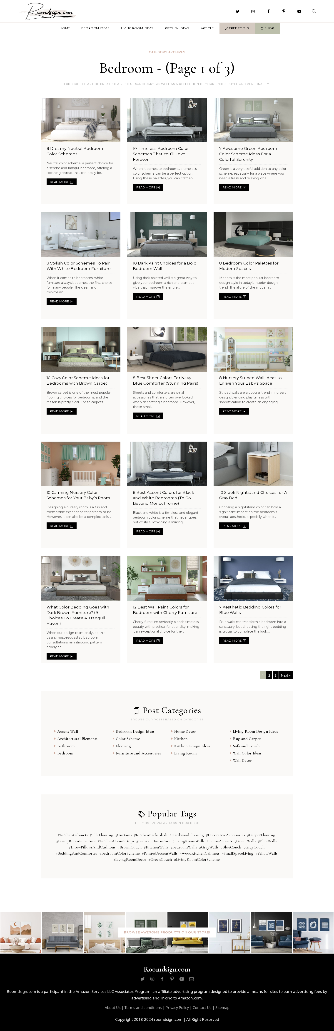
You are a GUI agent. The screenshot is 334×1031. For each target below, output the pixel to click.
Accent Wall (67, 731)
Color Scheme (128, 738)
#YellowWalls (266, 853)
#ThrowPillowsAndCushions (91, 847)
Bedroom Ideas (95, 28)
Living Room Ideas (137, 28)
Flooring (123, 745)
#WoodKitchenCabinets (199, 853)
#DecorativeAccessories (225, 834)
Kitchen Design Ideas (192, 745)
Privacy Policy (177, 1007)
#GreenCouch (160, 859)
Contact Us (202, 1007)
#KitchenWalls (156, 847)
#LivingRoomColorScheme (197, 859)
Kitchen (181, 738)
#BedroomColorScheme (119, 853)
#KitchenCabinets (73, 834)
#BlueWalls (267, 840)
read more (59, 182)
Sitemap (222, 1007)
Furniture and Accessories (138, 753)
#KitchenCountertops (116, 840)
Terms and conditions (143, 1007)
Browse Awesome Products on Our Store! (167, 932)
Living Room (185, 753)
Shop (269, 28)
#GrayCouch (254, 847)
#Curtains (123, 834)
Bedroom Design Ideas (135, 731)
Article (207, 28)
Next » (286, 675)
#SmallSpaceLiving (237, 853)
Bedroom (65, 753)
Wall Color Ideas (247, 753)
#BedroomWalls (183, 847)
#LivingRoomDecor (129, 859)
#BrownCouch (129, 847)
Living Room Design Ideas (255, 731)
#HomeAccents (219, 840)
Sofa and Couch (246, 745)
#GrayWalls (208, 847)
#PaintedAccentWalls (159, 853)
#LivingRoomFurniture (76, 840)
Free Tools (238, 28)
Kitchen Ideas (177, 28)
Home (65, 28)
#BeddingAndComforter (76, 853)
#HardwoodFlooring (186, 834)
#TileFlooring (101, 834)
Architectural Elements (77, 738)
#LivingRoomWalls (188, 840)
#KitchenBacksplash (150, 834)
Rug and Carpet (247, 738)
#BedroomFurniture (153, 840)
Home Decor (185, 731)
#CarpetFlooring (261, 834)
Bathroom (66, 745)
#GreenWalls (245, 840)
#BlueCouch (230, 847)
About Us (113, 1007)
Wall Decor (242, 760)
